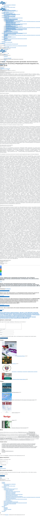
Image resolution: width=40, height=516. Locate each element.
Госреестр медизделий (8, 42)
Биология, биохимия (7, 58)
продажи (21, 438)
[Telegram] (20, 273)
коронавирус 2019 (34, 435)
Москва (27, 432)
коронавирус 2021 (3, 436)
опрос (17, 438)
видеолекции (31, 434)
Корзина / (2, 43)
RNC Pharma (7, 432)
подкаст (19, 438)
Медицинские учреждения (10, 23)
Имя (1, 330)
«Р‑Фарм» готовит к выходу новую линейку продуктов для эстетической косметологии (17, 445)
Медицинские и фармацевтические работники (14, 17)
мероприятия (22, 437)
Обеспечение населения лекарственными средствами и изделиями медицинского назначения (23, 21)
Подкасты (32, 432)
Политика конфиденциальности (7, 451)
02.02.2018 (2, 295)
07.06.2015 (2, 67)
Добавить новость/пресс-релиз (9, 13)
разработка (27, 438)
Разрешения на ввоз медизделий (10, 47)
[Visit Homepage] (3, 4)
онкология (14, 438)
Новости (3, 13)
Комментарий (2, 329)
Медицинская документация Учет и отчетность (14, 20)
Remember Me (3, 464)
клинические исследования (14, 435)
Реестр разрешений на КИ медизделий (11, 32)
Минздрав (24, 432)
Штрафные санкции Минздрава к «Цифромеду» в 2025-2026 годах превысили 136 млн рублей (19, 447)
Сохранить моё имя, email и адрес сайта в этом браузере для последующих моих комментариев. (18, 336)
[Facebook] (20, 266)
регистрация (33, 438)
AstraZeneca (2, 432)
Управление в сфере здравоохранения (13, 21)
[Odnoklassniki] (20, 269)
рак (29, 438)
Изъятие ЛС (6, 35)
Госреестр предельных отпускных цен (11, 19)
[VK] (20, 268)
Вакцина (17, 432)
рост (35, 438)
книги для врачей (22, 435)
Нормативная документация (9, 20)
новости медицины (6, 438)
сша (19, 439)
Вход (1, 477)
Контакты (3, 39)
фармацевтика (23, 439)
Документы (4, 17)
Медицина (6, 54)
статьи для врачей (14, 439)
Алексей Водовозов (11, 432)
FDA (4, 432)
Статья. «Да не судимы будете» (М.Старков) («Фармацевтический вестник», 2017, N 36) (19, 307)
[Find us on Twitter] (0, 41)
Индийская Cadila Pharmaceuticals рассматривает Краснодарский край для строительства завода (19, 446)
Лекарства (20, 432)
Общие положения (9, 490)
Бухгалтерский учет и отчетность (12, 25)
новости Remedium (33, 437)
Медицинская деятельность (11, 36)
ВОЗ (14, 432)
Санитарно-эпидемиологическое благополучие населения (16, 38)
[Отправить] (20, 274)
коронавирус (27, 435)
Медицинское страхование (11, 15)
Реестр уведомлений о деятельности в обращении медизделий (15, 45)
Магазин (3, 33)
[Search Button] (8, 53)
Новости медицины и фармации (10, 10)
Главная (3, 12)
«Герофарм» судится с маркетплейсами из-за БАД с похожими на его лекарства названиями (18, 443)
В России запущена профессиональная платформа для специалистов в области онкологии (18, 444)
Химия (5, 59)
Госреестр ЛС (6, 17)
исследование (3, 435)
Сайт (1, 334)
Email (1, 332)
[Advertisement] (11, 6)
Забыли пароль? (3, 468)
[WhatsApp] (20, 271)
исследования (8, 435)
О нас (3, 449)
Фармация (6, 56)
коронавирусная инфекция (12, 436)
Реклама (3, 450)
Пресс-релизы (6, 12)
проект (24, 438)
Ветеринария (8, 40)
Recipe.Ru (7, 455)
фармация (28, 439)
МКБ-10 (5, 505)
